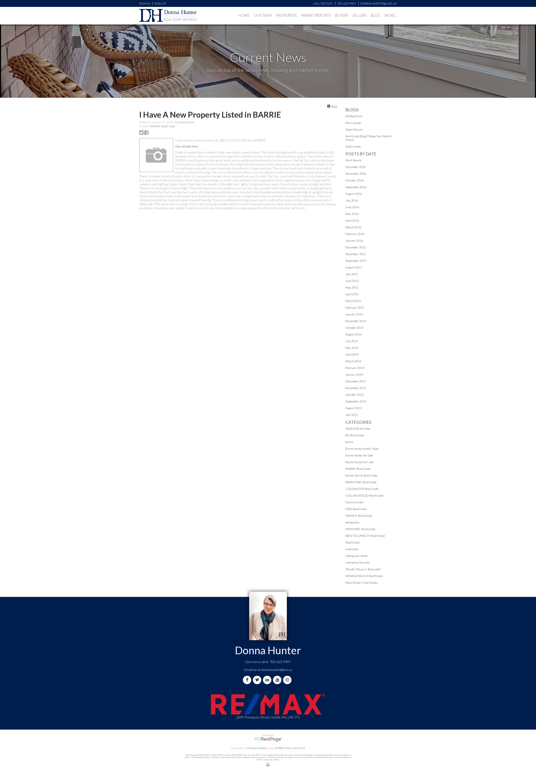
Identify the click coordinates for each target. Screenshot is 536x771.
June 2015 (352, 281)
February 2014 (354, 368)
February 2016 (354, 234)
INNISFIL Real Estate (358, 515)
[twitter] (258, 680)
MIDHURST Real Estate (360, 529)
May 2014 (351, 348)
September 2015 (355, 260)
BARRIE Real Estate (163, 126)
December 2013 (355, 381)
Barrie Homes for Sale (359, 455)
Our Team (263, 15)
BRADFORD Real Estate (361, 482)
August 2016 (353, 193)
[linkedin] (268, 680)
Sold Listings (353, 146)
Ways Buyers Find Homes (361, 582)
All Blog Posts (354, 116)
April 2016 (352, 220)
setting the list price (357, 562)
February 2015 (354, 307)
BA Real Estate (354, 435)
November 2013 (355, 388)
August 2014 (353, 334)
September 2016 (355, 187)
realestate (351, 549)
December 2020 (355, 167)
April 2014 (352, 354)
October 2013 (354, 394)
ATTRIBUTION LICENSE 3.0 (290, 748)
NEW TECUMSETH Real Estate (365, 535)
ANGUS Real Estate (357, 428)
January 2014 (354, 374)
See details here (186, 146)
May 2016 (351, 214)
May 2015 (351, 287)
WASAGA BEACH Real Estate (364, 576)
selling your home (356, 556)
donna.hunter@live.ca (276, 670)
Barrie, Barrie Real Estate (361, 475)
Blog (375, 15)
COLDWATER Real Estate (362, 489)
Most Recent (353, 160)
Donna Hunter (354, 502)
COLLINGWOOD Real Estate (364, 495)
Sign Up (160, 3)
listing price (352, 522)
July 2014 (351, 341)
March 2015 (353, 301)
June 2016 (352, 207)
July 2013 (351, 414)
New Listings (353, 123)
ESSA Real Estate (356, 509)
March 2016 (353, 227)
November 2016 (355, 173)
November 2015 (355, 254)
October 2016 (354, 180)
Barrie (349, 442)
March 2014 (353, 361)
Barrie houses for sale (359, 462)
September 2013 (355, 401)
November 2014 (355, 321)
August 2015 (353, 267)
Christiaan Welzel (255, 748)
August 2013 (353, 408)
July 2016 (351, 200)
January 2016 (354, 240)
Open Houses (354, 129)
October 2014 (354, 327)
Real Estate (352, 542)
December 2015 (355, 247)
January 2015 (354, 314)
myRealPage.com (268, 739)
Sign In (144, 3)
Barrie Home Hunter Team (362, 448)
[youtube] (278, 680)
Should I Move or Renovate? (363, 569)
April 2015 (352, 294)
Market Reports (316, 15)
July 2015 (351, 274)
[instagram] (288, 680)
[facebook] (248, 680)
